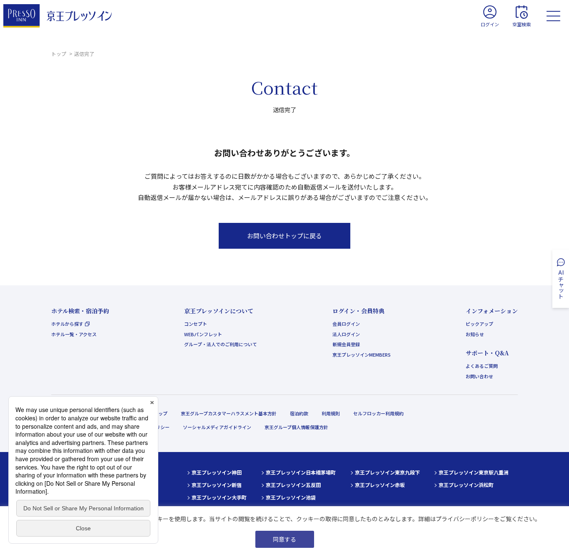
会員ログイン (346, 323)
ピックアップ (479, 323)
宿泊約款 (299, 413)
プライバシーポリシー (465, 519)
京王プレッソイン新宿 (217, 484)
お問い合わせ (479, 376)
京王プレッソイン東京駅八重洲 (474, 472)
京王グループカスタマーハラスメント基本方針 (229, 413)
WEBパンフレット (203, 334)
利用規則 (331, 413)
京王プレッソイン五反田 (293, 484)
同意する (284, 539)
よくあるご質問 (482, 365)
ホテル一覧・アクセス (74, 334)
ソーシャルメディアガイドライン (217, 427)
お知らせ (475, 334)
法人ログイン (346, 334)
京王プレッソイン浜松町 (466, 484)
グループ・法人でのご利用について (220, 344)
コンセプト (195, 323)
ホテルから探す (67, 323)
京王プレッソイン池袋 (291, 497)
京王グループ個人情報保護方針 (296, 427)
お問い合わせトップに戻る (284, 235)
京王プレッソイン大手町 (219, 497)
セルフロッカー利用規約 (378, 413)
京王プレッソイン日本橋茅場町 (301, 472)
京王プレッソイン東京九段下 (387, 472)
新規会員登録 (346, 344)
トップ (59, 53)
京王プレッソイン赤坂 (380, 484)
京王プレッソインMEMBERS (361, 354)
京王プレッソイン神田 (217, 472)
